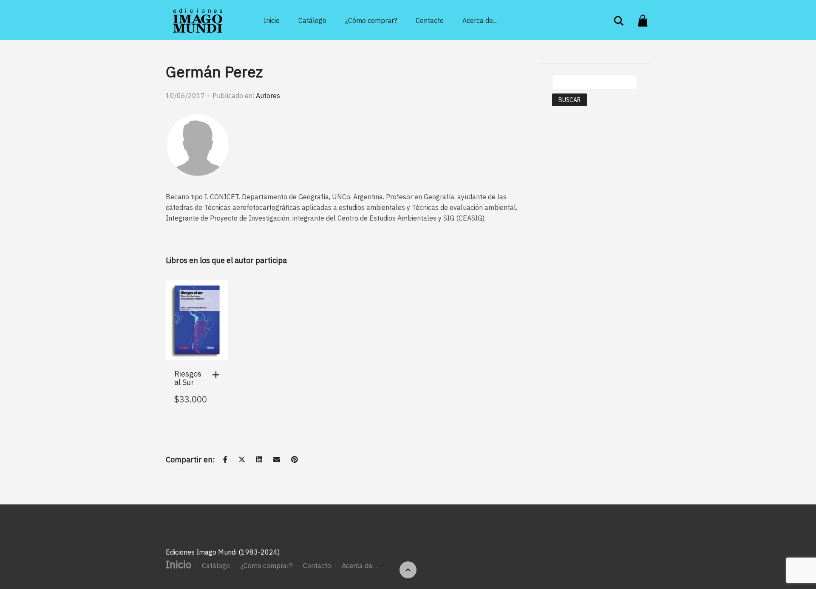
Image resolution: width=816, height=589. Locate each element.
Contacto (430, 20)
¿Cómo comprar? (371, 20)
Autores (268, 95)
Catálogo (312, 20)
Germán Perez (214, 72)
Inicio (272, 20)
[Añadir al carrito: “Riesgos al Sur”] (218, 375)
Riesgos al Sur (187, 378)
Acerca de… (480, 20)
